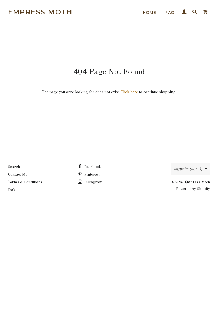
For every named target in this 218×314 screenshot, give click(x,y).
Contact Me (17, 174)
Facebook (92, 166)
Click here (129, 91)
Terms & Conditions (25, 182)
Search (14, 166)
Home (149, 12)
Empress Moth (40, 12)
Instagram (93, 182)
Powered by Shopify (193, 188)
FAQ (170, 12)
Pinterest (91, 174)
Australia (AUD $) (188, 169)
